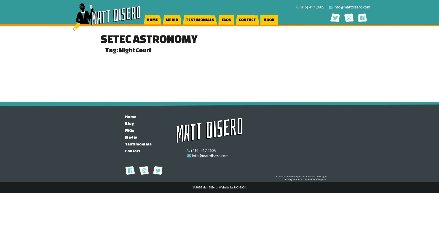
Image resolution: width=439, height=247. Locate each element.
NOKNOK (240, 187)
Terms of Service (312, 179)
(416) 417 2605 (312, 7)
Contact (247, 19)
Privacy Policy (292, 179)
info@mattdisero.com (352, 7)
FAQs (226, 19)
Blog (129, 123)
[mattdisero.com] (106, 17)
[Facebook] (362, 17)
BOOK (269, 19)
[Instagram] (349, 17)
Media (172, 19)
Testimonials (200, 19)
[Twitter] (335, 17)
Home (152, 19)
